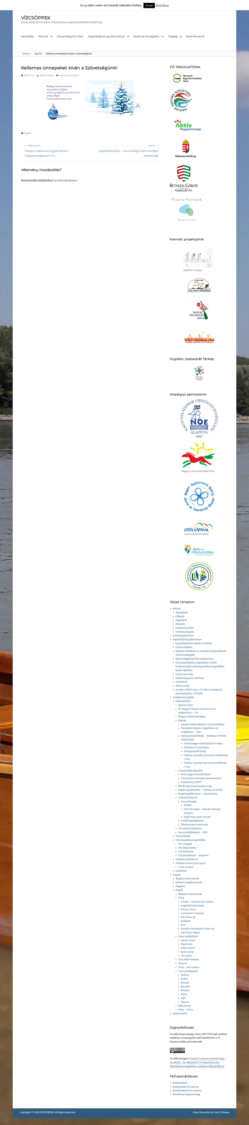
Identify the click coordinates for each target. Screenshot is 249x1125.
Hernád (185, 982)
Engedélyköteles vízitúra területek (193, 643)
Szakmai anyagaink (146, 36)
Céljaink (179, 616)
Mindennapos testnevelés (194, 824)
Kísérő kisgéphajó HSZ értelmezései (194, 658)
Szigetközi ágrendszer (193, 905)
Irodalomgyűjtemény (192, 820)
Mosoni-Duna (188, 909)
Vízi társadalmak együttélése (190, 840)
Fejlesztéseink (182, 701)
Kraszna (185, 990)
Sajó (183, 998)
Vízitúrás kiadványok (186, 859)
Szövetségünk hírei (70, 36)
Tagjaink (180, 886)
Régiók (179, 890)
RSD (183, 924)
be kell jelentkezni (65, 180)
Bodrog (185, 974)
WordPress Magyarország (186, 1094)
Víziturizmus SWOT (191, 782)
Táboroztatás (182, 685)
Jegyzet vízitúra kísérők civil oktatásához (202, 724)
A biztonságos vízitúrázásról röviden (203, 743)
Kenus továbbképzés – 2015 (193, 832)
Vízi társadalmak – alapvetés (193, 855)
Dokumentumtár (184, 627)
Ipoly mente (187, 951)
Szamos (185, 1002)
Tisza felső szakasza (188, 959)
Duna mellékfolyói (188, 936)
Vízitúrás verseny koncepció (190, 863)
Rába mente (184, 1005)
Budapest (186, 921)
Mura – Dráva (185, 1009)
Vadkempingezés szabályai (189, 678)
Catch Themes (221, 1112)
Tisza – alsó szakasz (188, 967)
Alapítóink (181, 620)
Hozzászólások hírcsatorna (187, 1090)
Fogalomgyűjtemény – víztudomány (197, 793)
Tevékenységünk (184, 631)
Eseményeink (195, 36)
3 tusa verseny (185, 866)
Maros (184, 994)
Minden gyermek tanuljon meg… (195, 786)
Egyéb (39, 53)
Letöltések (180, 870)
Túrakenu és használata (196, 747)
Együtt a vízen (185, 705)
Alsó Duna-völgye (190, 932)
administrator (47, 75)
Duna (181, 897)
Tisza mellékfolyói (188, 971)
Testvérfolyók (182, 836)
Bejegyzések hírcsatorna (186, 1086)
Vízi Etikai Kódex (187, 847)
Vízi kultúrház (185, 851)
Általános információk (187, 878)
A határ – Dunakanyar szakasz (197, 901)
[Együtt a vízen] (199, 257)
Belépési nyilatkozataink (188, 882)
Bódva (184, 978)
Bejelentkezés (180, 1082)
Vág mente (186, 944)
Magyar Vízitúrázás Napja (191, 716)
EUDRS (187, 805)
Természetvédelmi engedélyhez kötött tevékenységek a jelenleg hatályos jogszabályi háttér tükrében (199, 666)
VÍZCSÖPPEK (35, 18)
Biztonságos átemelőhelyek (195, 774)
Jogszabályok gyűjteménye (106, 36)
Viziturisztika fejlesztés (190, 770)
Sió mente (186, 955)
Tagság (173, 36)
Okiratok (180, 624)
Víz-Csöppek (185, 843)
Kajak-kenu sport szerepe (197, 816)
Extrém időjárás (183, 647)
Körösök (185, 986)
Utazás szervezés (184, 674)
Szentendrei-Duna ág (192, 913)
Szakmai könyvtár (188, 797)
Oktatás (182, 720)
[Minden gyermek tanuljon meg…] (199, 285)
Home (27, 53)
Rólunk (43, 36)
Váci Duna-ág (188, 917)
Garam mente (188, 940)
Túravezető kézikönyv (190, 828)
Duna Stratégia (189, 801)
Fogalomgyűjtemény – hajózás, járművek (200, 789)
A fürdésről (181, 681)
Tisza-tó (182, 963)
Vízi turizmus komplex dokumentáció (201, 778)
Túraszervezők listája (195, 751)
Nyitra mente (188, 948)
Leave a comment (69, 75)
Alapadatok (181, 612)
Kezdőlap (27, 36)
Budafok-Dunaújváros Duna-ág (197, 928)
